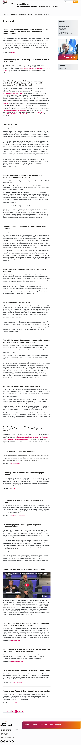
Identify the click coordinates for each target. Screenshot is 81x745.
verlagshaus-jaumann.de (18, 515)
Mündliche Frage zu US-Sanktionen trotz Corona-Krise (24, 569)
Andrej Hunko (23, 4)
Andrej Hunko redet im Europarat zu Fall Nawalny (21, 386)
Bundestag (22, 14)
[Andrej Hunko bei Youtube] (10, 741)
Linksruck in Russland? (11, 124)
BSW (36, 14)
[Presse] (42, 14)
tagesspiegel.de (16, 463)
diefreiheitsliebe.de (16, 682)
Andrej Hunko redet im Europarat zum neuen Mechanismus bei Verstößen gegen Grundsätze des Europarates (26, 341)
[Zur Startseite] (8, 2)
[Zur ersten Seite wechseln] (4, 711)
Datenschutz (34, 724)
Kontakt (26, 724)
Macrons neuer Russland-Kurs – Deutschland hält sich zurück (26, 691)
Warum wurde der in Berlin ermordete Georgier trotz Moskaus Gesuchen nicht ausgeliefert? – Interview (26, 650)
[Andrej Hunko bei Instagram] (7, 741)
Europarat (29, 14)
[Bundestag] (25, 14)
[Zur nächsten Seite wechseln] (21, 711)
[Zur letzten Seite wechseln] (23, 711)
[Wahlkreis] (17, 14)
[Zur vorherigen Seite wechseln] (6, 711)
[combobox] (68, 2)
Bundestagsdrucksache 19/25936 (12, 93)
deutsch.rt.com (15, 640)
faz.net (13, 488)
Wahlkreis (14, 14)
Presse (40, 14)
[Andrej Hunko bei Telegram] (13, 741)
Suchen (75, 1)
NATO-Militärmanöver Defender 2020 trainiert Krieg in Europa (26, 670)
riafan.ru (13, 52)
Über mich (6, 14)
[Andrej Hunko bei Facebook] (2, 741)
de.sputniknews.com (17, 661)
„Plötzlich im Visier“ (14, 107)
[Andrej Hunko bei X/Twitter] (4, 741)
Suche (51, 724)
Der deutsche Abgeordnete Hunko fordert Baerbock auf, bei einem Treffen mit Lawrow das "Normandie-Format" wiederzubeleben (25, 31)
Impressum (58, 724)
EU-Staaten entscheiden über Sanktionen (19, 452)
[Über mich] (9, 14)
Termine (46, 14)
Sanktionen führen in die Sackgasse (16, 302)
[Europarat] (32, 14)
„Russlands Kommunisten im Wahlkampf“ (15, 110)
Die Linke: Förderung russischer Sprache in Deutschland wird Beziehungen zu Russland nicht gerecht (26, 624)
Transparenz (43, 724)
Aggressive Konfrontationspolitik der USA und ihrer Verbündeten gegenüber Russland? (22, 176)
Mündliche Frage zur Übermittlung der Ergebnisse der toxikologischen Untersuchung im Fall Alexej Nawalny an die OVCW (25, 429)
